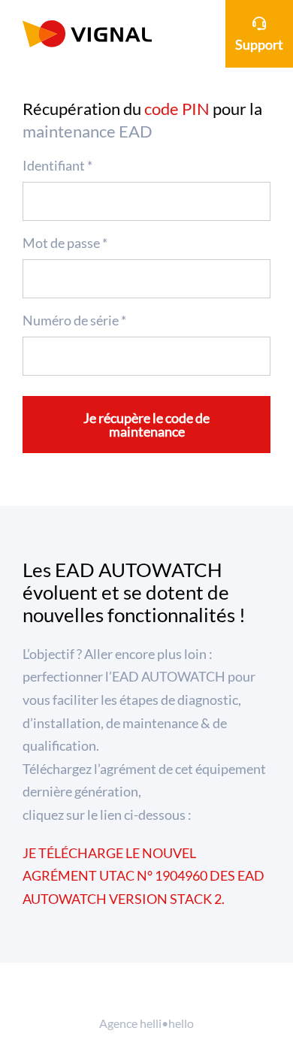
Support (259, 44)
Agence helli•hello (146, 1023)
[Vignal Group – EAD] (87, 33)
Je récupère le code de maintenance (146, 425)
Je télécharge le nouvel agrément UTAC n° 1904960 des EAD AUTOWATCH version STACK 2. (143, 876)
